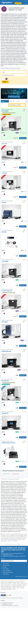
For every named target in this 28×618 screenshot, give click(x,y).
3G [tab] (18, 101)
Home (2, 544)
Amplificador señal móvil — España (8, 583)
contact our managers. (12, 540)
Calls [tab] (3, 101)
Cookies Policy (6, 574)
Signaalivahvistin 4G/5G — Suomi (8, 589)
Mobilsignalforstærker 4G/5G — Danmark (15, 587)
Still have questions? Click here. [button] (21, 576)
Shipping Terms (6, 565)
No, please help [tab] (15, 473)
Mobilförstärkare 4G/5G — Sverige (8, 586)
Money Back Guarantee (8, 572)
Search (4, 82)
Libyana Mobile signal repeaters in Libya (12, 544)
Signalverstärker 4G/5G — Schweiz (18, 585)
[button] (14, 93)
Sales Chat (22, 556)
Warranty (5, 567)
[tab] (26, 101)
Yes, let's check (6, 473)
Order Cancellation (7, 570)
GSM (7, 509)
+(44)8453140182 (6, 556)
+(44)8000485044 (6, 554)
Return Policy (5, 569)
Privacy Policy (6, 563)
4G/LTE (19, 48)
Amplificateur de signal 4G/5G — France (9, 581)
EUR (25, 1)
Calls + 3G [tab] (12, 101)
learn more (22, 138)
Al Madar (20, 19)
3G (22, 509)
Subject (3, 558)
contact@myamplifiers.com (17, 553)
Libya (3, 1)
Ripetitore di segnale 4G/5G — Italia (15, 582)
